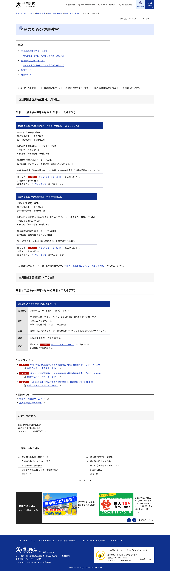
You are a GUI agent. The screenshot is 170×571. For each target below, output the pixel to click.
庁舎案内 (66, 556)
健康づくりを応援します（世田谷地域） (40, 469)
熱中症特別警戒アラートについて (105, 465)
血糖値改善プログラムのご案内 (36, 461)
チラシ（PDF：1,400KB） (51, 247)
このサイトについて (26, 540)
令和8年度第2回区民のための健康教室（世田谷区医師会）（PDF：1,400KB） (66, 373)
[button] (70, 5)
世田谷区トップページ (25, 13)
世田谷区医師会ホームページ (32, 398)
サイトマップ (116, 540)
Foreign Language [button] (88, 4)
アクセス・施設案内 (108, 5)
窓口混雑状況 (127, 5)
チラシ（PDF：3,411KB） (51, 176)
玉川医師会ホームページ (30, 402)
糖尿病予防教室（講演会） (102, 457)
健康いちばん (96, 469)
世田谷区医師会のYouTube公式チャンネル (84, 265)
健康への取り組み (71, 13)
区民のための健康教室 (32, 465)
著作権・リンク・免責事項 (94, 540)
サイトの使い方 (47, 540)
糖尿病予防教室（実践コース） (36, 457)
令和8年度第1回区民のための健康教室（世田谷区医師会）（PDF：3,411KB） (66, 364)
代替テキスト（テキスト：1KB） (42, 368)
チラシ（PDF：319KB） (62, 344)
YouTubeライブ (39, 184)
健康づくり (27, 473)
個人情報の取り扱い (68, 540)
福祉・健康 (40, 13)
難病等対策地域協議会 (100, 461)
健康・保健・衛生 (54, 13)
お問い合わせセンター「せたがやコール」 (130, 550)
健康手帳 (94, 473)
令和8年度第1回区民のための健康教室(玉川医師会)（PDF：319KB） (62, 381)
